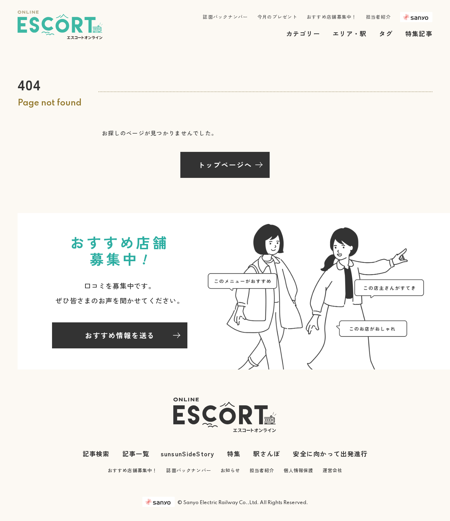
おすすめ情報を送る (120, 335)
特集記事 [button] (418, 33)
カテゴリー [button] (303, 33)
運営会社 (333, 470)
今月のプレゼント (277, 16)
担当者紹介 (378, 16)
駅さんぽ (266, 453)
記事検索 (96, 453)
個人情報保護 (299, 470)
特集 (234, 453)
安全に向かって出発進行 (330, 453)
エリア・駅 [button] (349, 33)
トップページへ (225, 165)
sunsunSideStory (187, 453)
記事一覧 (135, 453)
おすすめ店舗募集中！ (332, 16)
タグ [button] (386, 33)
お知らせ (230, 470)
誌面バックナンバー (225, 16)
